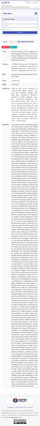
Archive (12, 42)
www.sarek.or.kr (16, 417)
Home (5, 42)
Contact (35, 1)
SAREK (29, 1)
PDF (6, 47)
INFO (14, 47)
